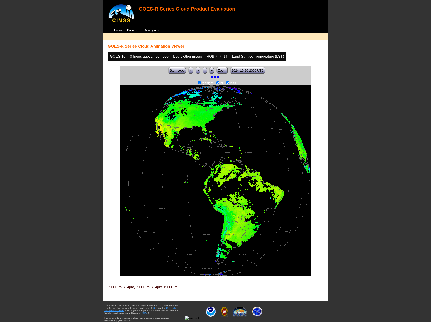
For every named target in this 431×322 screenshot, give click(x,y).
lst (221, 83)
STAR (145, 313)
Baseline (133, 30)
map (233, 83)
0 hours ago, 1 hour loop (149, 56)
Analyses (152, 30)
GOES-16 (117, 56)
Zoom (222, 70)
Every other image (187, 56)
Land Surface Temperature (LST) (258, 56)
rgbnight (207, 83)
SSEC (155, 308)
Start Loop (177, 70)
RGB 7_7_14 (217, 56)
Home (118, 30)
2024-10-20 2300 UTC (248, 70)
